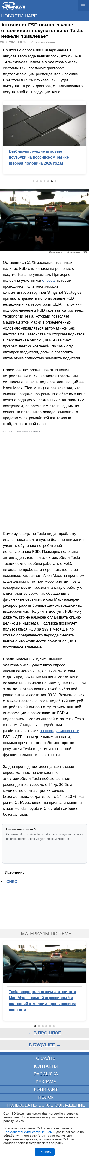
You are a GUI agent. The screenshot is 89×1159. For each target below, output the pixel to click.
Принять (44, 1152)
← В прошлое (44, 1033)
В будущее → (44, 1045)
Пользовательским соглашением (27, 1132)
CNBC (11, 881)
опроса (48, 280)
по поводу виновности (59, 730)
